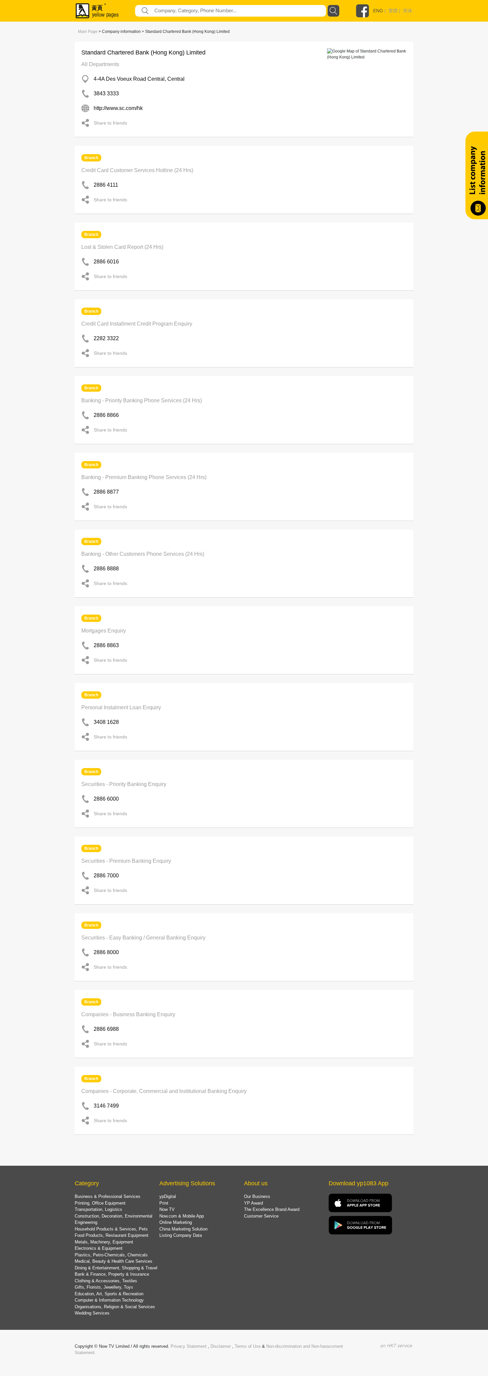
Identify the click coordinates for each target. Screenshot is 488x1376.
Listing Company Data (180, 1235)
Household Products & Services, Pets (111, 1229)
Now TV (167, 1209)
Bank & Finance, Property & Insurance (112, 1274)
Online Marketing (175, 1222)
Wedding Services (92, 1313)
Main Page (88, 31)
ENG (378, 10)
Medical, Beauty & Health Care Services (113, 1261)
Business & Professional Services (107, 1196)
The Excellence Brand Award (271, 1209)
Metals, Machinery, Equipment (104, 1241)
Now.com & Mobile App (181, 1216)
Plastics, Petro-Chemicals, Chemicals (111, 1254)
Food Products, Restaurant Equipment (111, 1235)
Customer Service (261, 1216)
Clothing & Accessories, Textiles (106, 1280)
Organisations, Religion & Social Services (115, 1306)
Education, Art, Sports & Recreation (109, 1293)
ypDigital (167, 1196)
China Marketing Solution (183, 1229)
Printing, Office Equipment (100, 1203)
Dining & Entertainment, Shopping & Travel (116, 1267)
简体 (407, 10)
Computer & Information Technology (109, 1300)
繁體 (393, 10)
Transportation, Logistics (98, 1209)
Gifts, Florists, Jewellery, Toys (104, 1287)
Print (163, 1203)
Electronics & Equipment (98, 1248)
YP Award (253, 1203)
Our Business (257, 1196)
